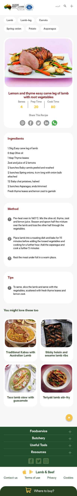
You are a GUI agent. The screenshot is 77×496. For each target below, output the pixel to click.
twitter (38, 461)
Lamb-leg (26, 20)
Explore (71, 7)
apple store (25, 472)
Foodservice (38, 431)
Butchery (38, 438)
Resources (38, 452)
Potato (32, 28)
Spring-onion (14, 28)
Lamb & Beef (45, 472)
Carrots (43, 20)
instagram (46, 461)
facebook (31, 461)
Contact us (10, 477)
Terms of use (32, 477)
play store (31, 472)
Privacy (51, 477)
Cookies (68, 477)
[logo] (19, 9)
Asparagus (50, 28)
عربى (57, 5)
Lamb (10, 20)
